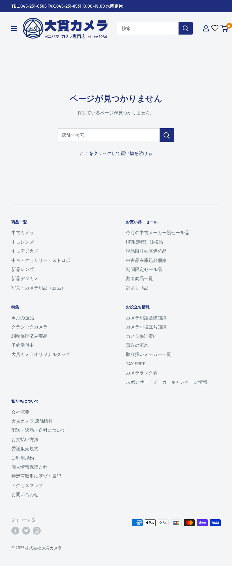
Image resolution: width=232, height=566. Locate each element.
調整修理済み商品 (29, 336)
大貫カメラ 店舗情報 (32, 421)
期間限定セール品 (144, 269)
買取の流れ (137, 345)
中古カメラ (22, 232)
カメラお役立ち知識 (146, 326)
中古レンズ (22, 241)
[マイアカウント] (206, 28)
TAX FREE (136, 363)
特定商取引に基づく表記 (36, 476)
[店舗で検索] (167, 135)
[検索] (186, 28)
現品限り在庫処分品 (146, 250)
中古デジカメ (24, 250)
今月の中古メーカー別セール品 (157, 232)
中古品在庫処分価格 (146, 260)
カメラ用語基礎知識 (146, 317)
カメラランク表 (142, 372)
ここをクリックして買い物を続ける (116, 153)
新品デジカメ (24, 278)
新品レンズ (22, 269)
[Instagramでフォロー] (37, 531)
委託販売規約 (24, 448)
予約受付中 (22, 345)
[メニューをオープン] (14, 28)
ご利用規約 (22, 457)
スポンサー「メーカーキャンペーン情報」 (169, 382)
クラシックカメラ (29, 326)
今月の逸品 (22, 317)
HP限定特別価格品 (144, 241)
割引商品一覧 (139, 278)
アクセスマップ (27, 485)
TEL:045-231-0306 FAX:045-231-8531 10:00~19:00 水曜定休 (67, 5)
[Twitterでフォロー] (26, 531)
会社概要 (20, 412)
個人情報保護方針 (29, 466)
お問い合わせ (24, 494)
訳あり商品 (137, 287)
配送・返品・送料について (38, 430)
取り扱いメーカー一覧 (148, 354)
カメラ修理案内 (142, 336)
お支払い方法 (24, 439)
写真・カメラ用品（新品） (38, 287)
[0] (224, 28)
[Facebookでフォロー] (15, 531)
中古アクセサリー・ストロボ (40, 260)
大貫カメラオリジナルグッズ (40, 354)
